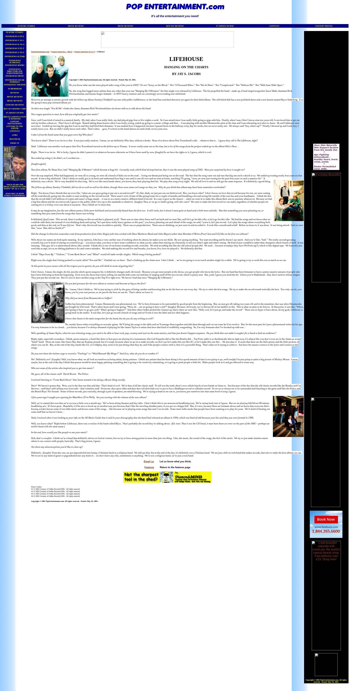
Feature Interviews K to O (84, 52)
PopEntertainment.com (40, 52)
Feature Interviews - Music (61, 52)
